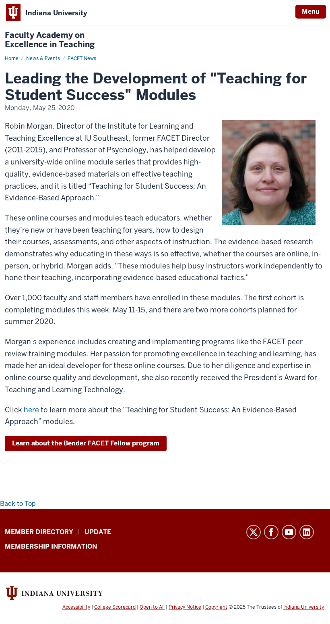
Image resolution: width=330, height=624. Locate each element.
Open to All (152, 607)
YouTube (289, 532)
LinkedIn (306, 532)
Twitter (253, 532)
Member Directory (39, 532)
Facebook (271, 532)
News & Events (43, 58)
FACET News (82, 58)
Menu (311, 11)
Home (12, 58)
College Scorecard (115, 607)
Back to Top (18, 503)
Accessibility (76, 607)
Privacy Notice (185, 607)
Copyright (216, 607)
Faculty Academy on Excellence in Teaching (50, 40)
